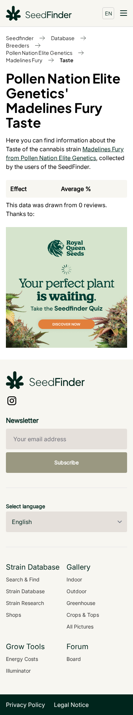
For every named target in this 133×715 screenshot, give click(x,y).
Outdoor (76, 591)
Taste (67, 60)
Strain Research (25, 603)
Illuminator (18, 671)
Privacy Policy (25, 704)
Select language (25, 506)
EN (108, 13)
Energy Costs (22, 659)
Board (73, 659)
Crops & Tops (82, 615)
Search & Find (23, 579)
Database (63, 38)
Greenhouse (80, 603)
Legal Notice (71, 704)
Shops (13, 615)
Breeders (17, 45)
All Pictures (79, 626)
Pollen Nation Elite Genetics (39, 52)
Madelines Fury (24, 60)
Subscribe (66, 462)
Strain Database (25, 591)
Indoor (74, 579)
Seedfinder (20, 38)
